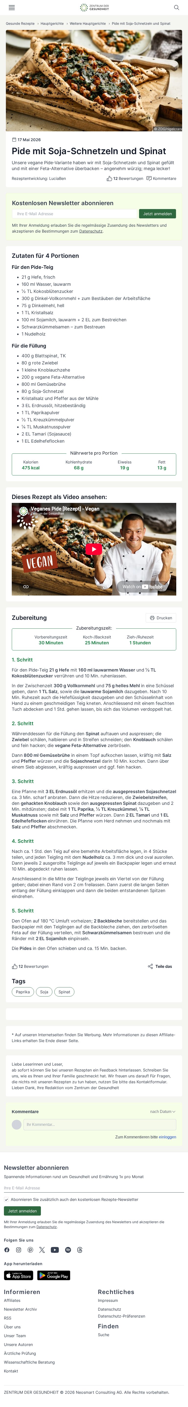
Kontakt (11, 1371)
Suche (103, 1334)
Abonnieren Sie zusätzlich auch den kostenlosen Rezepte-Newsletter (74, 1199)
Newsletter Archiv (20, 1309)
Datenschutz (91, 231)
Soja (44, 991)
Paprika (23, 991)
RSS (7, 1318)
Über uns (12, 1326)
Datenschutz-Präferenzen (121, 1316)
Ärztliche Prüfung (20, 1353)
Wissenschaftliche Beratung (29, 1362)
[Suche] (176, 7)
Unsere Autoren (18, 1344)
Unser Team (15, 1335)
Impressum (108, 1300)
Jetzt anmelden (157, 213)
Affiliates (12, 1300)
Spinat (64, 991)
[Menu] (12, 8)
